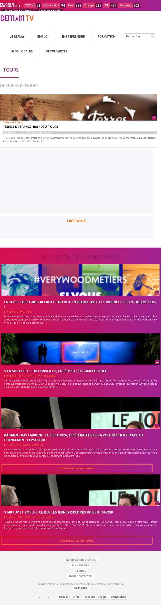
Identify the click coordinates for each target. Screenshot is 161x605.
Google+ (103, 597)
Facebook (89, 597)
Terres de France (13, 122)
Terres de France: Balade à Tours (30, 126)
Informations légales (80, 560)
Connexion (80, 587)
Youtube (63, 597)
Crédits (80, 570)
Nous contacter (80, 576)
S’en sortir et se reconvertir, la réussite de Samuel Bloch (55, 371)
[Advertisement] (76, 181)
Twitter (75, 597)
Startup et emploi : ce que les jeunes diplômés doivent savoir (58, 512)
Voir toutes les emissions (77, 468)
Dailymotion (118, 597)
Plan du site (80, 565)
